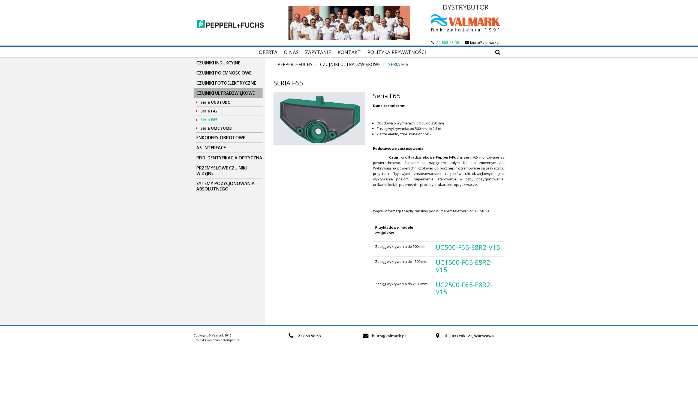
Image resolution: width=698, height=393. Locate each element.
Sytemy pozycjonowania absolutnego (225, 186)
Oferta (268, 52)
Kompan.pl (231, 340)
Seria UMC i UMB (216, 128)
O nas (291, 52)
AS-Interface (211, 148)
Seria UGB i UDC (215, 102)
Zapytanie (318, 52)
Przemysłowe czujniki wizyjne (221, 170)
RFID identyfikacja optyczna (229, 158)
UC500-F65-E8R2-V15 (468, 247)
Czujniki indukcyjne (218, 63)
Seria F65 (208, 119)
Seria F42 (208, 111)
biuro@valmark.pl (485, 42)
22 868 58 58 (447, 42)
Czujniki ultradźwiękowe (225, 93)
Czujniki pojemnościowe (223, 73)
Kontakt (349, 52)
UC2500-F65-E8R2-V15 (464, 288)
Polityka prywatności (396, 52)
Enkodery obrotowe (220, 138)
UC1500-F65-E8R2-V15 (464, 266)
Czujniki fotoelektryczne (226, 83)
